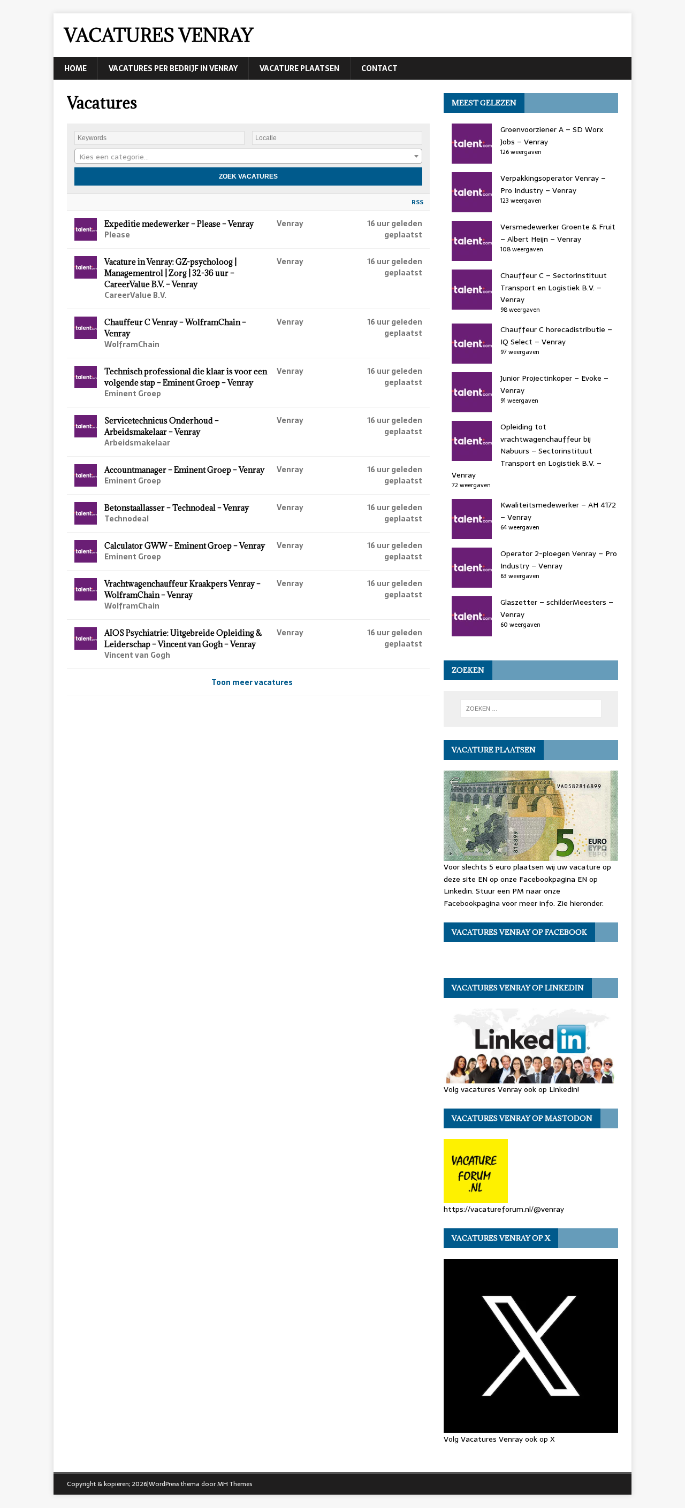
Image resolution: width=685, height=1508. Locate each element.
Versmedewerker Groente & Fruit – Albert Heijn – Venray (557, 232)
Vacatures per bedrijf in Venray (173, 68)
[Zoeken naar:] (531, 708)
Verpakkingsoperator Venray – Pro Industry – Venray (553, 184)
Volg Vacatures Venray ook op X (499, 1439)
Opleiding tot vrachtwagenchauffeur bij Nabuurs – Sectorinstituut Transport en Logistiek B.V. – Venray (527, 451)
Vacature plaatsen (299, 68)
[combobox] (248, 156)
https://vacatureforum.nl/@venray (504, 1208)
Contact (379, 68)
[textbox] (248, 156)
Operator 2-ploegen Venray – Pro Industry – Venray (558, 559)
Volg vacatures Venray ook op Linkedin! (511, 1089)
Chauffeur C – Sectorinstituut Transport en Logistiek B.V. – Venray (553, 287)
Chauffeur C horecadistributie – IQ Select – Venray (556, 335)
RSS (417, 202)
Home (75, 68)
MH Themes (234, 1484)
